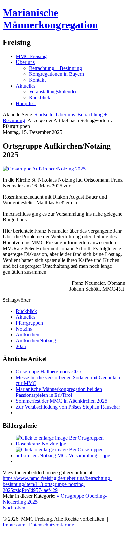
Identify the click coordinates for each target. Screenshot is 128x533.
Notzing (24, 328)
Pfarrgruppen (29, 323)
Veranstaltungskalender (53, 91)
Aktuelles (25, 86)
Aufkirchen (27, 334)
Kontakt (37, 80)
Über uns (25, 62)
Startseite (43, 114)
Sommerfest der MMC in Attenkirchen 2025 (61, 401)
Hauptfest (26, 103)
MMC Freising (31, 56)
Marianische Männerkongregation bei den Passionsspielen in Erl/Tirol (59, 392)
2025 (21, 346)
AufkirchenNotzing (36, 340)
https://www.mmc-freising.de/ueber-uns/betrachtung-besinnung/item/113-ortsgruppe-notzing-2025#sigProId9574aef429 (57, 484)
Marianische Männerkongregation (50, 19)
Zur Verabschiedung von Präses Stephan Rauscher (68, 407)
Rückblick (39, 97)
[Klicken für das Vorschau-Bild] (44, 168)
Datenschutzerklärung (51, 524)
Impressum (14, 524)
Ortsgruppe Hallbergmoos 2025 (48, 371)
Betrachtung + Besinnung (55, 68)
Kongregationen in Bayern (56, 74)
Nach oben (14, 507)
